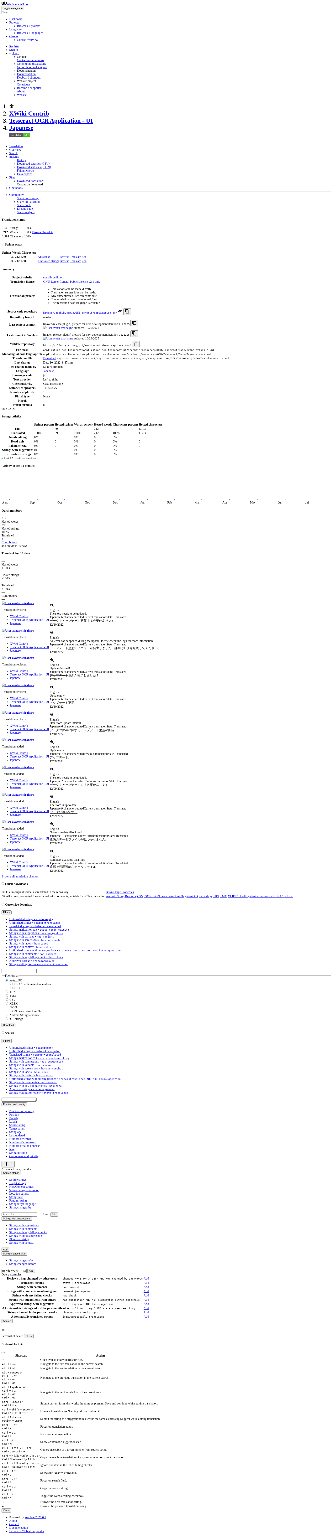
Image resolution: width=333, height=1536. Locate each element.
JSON (148, 896)
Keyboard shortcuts (29, 77)
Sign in (13, 49)
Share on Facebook (28, 201)
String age (15, 1132)
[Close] (3, 1330)
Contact (14, 1524)
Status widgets (25, 212)
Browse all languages (30, 32)
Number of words (20, 1138)
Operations (16, 187)
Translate (47, 232)
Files (12, 177)
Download (49, 358)
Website (22, 94)
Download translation (30, 181)
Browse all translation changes (20, 876)
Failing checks (25, 170)
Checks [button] (13, 36)
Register (14, 46)
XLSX (288, 896)
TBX (216, 896)
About (21, 91)
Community (16, 194)
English (54, 610)
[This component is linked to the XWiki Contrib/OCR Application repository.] (120, 312)
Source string (17, 1125)
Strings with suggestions (24, 1225)
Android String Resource (121, 896)
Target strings (17, 1183)
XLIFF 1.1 (277, 896)
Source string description (24, 1190)
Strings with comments (23, 1228)
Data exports (24, 174)
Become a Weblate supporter (26, 1531)
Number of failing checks (24, 1145)
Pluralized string (19, 1239)
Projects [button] (14, 22)
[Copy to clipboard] (127, 311)
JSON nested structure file (168, 896)
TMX (223, 896)
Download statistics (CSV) (33, 163)
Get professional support (32, 67)
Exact (46, 1214)
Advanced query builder (16, 1169)
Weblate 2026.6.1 (35, 1517)
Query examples (11, 1274)
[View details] (52, 606)
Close (29, 1336)
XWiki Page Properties (120, 892)
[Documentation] (3, 244)
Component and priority (23, 1156)
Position (14, 1114)
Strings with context (21, 1242)
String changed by (20, 1207)
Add (54, 1214)
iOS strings (205, 896)
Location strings (19, 1193)
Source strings (17, 1179)
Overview (15, 149)
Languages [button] (16, 29)
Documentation (26, 74)
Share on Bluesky (28, 198)
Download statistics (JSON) (34, 167)
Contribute (23, 84)
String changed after (21, 1260)
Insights (14, 156)
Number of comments (22, 1142)
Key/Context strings (21, 1186)
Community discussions (31, 63)
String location (18, 1152)
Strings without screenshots (25, 1235)
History (21, 160)
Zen (84, 256)
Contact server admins (30, 60)
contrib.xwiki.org (53, 277)
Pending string (18, 1200)
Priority (13, 1118)
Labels (13, 1121)
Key (11, 1149)
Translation (16, 146)
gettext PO (191, 896)
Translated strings (48, 261)
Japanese (21, 127)
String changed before (22, 1263)
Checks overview (27, 39)
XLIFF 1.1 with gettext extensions (249, 896)
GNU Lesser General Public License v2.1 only (71, 281)
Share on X (24, 205)
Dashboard (16, 19)
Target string (16, 1128)
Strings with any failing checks (28, 1232)
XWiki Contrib (29, 113)
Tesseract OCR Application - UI (51, 120)
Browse (37, 232)
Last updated (17, 1135)
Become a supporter (29, 88)
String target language (22, 1204)
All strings (44, 256)
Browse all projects (28, 26)
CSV (140, 896)
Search (13, 153)
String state (16, 1197)
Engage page (25, 208)
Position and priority (21, 1111)
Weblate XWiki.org (18, 4)
